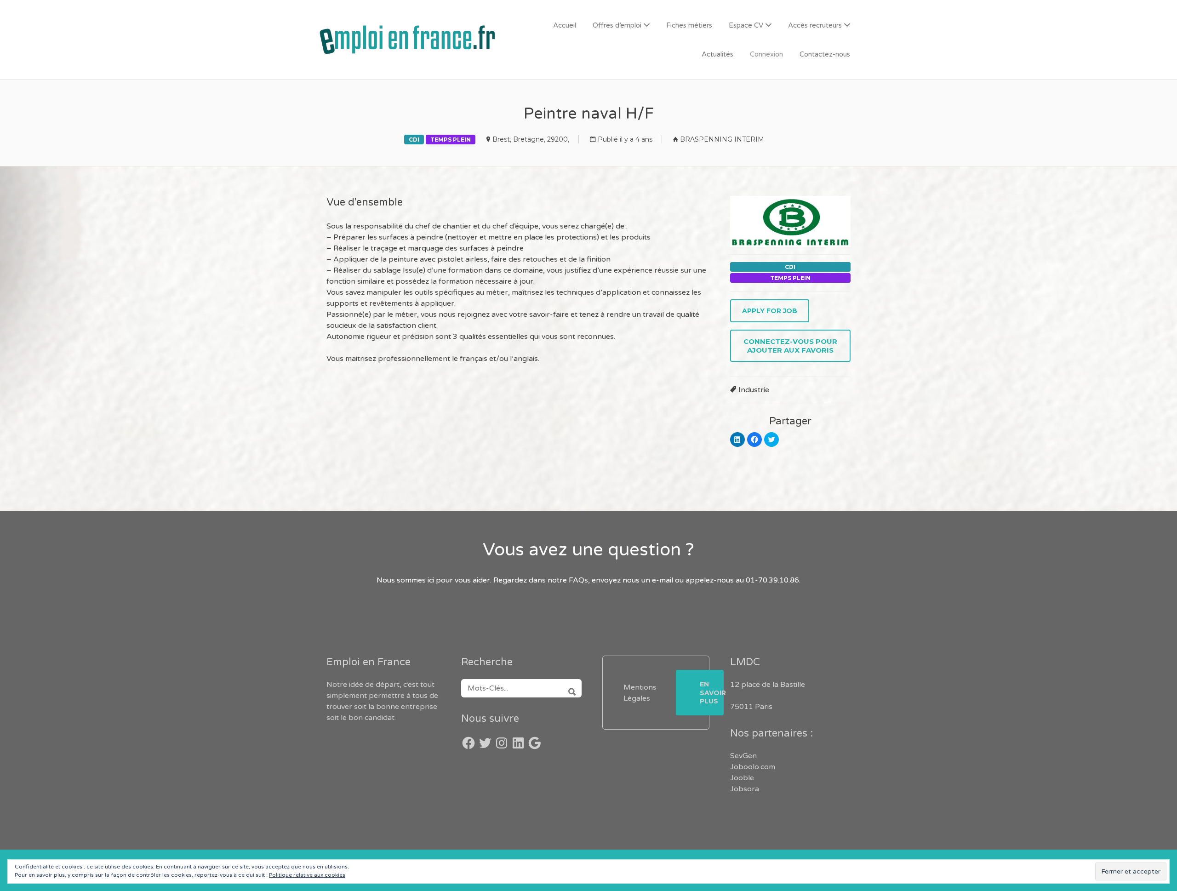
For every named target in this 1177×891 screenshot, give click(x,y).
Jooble (742, 777)
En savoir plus (712, 692)
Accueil (564, 25)
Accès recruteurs (815, 25)
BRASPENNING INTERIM (722, 139)
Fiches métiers (689, 25)
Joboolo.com (752, 766)
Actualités (717, 54)
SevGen (743, 755)
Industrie (753, 389)
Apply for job (769, 311)
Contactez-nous (825, 54)
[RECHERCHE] (569, 688)
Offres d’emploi (617, 25)
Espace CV (746, 25)
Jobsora (744, 789)
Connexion (766, 54)
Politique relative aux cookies (307, 875)
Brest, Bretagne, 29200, (530, 139)
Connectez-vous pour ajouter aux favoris (790, 345)
